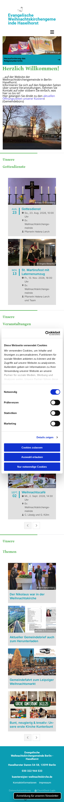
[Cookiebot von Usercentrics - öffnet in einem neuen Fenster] (45, 333)
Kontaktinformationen (25, 782)
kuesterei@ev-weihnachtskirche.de (32, 776)
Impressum (45, 782)
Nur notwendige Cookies (32, 466)
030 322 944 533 (32, 770)
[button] (32, 32)
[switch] (55, 402)
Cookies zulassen (32, 447)
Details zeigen (45, 437)
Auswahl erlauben (32, 457)
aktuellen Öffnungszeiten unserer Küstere (29, 97)
